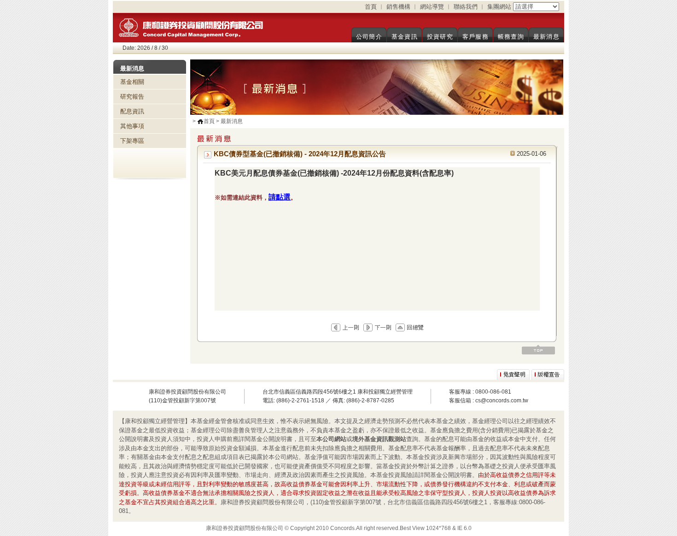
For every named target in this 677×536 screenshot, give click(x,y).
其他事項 (132, 126)
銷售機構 (398, 6)
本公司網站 (331, 439)
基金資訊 (404, 36)
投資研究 (440, 36)
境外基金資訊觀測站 (379, 439)
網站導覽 (432, 6)
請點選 (279, 197)
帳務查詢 (511, 36)
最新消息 (546, 36)
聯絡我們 (466, 6)
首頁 (371, 6)
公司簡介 (369, 36)
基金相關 (132, 81)
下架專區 (132, 140)
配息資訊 (132, 111)
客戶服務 (475, 36)
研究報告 (132, 96)
